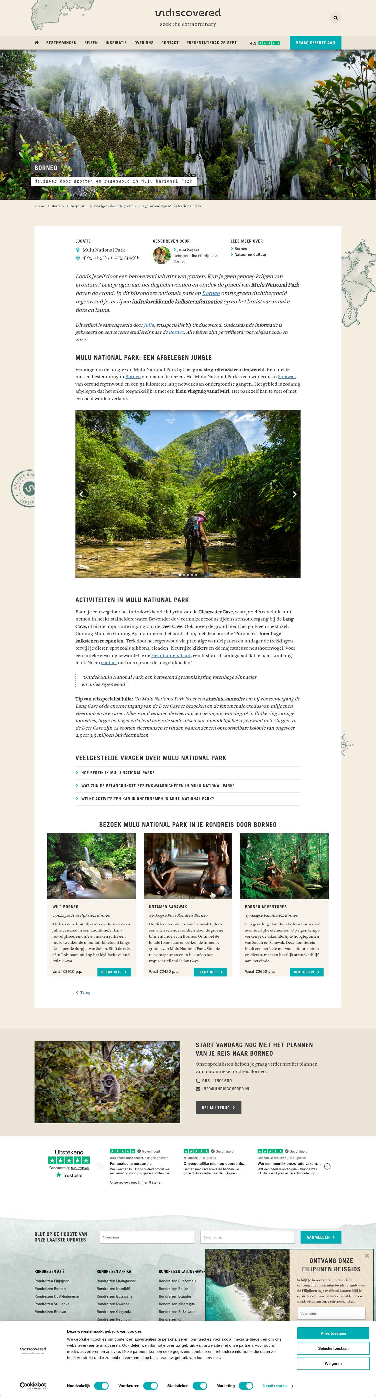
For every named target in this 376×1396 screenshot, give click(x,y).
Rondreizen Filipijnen (52, 1281)
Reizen (91, 43)
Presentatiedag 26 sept (211, 43)
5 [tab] (196, 575)
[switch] (150, 1386)
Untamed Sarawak (168, 907)
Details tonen (274, 1386)
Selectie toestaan (333, 1348)
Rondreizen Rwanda (113, 1304)
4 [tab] (192, 575)
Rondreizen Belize (173, 1289)
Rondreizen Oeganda (114, 1312)
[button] (214, 1081)
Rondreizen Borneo (50, 1289)
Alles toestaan (333, 1333)
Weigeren (333, 1363)
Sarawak (287, 376)
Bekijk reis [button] (112, 972)
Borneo (240, 249)
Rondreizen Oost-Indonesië (57, 1296)
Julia (149, 325)
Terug (85, 992)
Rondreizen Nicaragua (177, 1304)
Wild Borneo (65, 907)
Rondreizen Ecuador (175, 1296)
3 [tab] (188, 575)
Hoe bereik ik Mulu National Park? (117, 773)
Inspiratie (116, 43)
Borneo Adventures (266, 907)
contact (109, 662)
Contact (170, 43)
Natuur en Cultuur (250, 255)
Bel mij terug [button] (216, 1108)
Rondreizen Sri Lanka (52, 1304)
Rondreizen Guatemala (178, 1281)
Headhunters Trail (171, 655)
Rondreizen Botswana (114, 1296)
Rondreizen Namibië (113, 1289)
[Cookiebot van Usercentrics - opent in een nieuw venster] (33, 1386)
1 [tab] (180, 575)
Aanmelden (319, 1237)
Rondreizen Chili (172, 1319)
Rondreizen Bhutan (50, 1312)
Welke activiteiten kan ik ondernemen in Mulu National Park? (147, 799)
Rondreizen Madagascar (116, 1281)
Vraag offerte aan (315, 43)
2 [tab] (184, 575)
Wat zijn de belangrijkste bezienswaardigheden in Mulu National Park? (157, 786)
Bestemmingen (61, 43)
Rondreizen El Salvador (178, 1312)
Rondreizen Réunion (113, 1319)
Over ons (144, 43)
